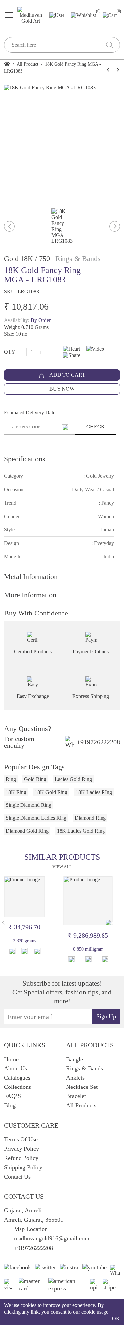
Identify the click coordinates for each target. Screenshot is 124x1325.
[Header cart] (110, 14)
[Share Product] (37, 951)
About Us (15, 1068)
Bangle (74, 1059)
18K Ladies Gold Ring (81, 831)
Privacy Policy (21, 1148)
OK (116, 1318)
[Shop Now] (24, 951)
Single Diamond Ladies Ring (36, 818)
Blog (10, 1105)
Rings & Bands (84, 1068)
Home (11, 1059)
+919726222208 (98, 742)
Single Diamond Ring (28, 805)
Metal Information (31, 576)
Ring (11, 779)
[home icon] (7, 64)
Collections (17, 1087)
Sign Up (106, 1016)
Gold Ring (35, 779)
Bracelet (76, 1096)
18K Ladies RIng (94, 792)
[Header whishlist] (83, 15)
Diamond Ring (90, 818)
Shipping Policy (23, 1167)
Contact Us (17, 1176)
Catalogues (17, 1077)
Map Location (31, 1229)
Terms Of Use (21, 1139)
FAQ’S (12, 1096)
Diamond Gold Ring (27, 831)
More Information (30, 595)
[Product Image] (24, 896)
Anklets (75, 1077)
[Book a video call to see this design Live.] (92, 348)
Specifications (24, 459)
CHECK (95, 426)
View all (62, 866)
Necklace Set (82, 1087)
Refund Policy (21, 1158)
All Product (27, 64)
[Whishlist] (12, 951)
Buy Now (62, 389)
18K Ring (16, 792)
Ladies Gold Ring (73, 779)
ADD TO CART (66, 375)
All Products (81, 1105)
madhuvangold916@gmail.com (51, 1238)
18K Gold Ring (51, 792)
